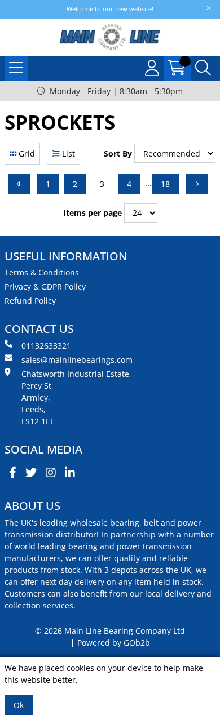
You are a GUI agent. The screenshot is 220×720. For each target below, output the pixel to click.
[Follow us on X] (31, 473)
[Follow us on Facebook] (13, 473)
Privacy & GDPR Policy (45, 286)
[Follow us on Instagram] (50, 473)
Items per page (92, 212)
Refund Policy (30, 300)
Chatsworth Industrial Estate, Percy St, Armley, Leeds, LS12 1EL (76, 397)
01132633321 (46, 345)
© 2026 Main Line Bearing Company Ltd (110, 630)
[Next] (197, 184)
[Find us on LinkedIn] (70, 473)
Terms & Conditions (42, 272)
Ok (19, 705)
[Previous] (19, 184)
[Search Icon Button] (203, 68)
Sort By (118, 153)
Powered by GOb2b (113, 642)
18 (165, 184)
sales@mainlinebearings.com (77, 359)
